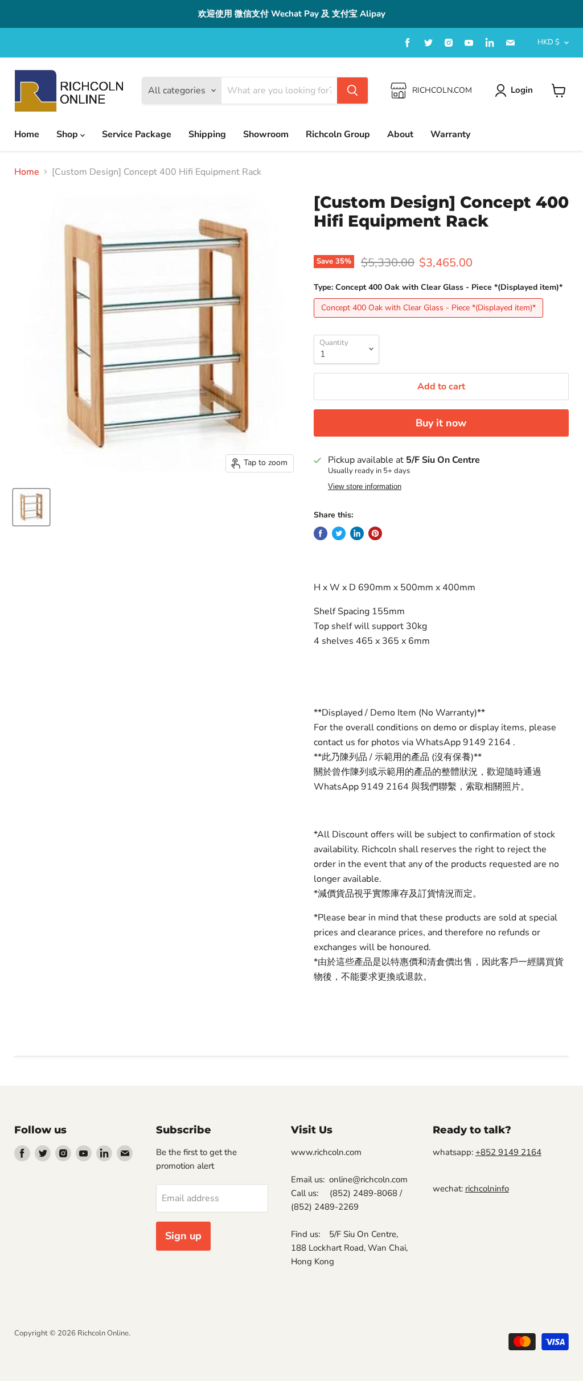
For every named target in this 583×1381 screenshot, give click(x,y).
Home (26, 134)
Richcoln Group (338, 134)
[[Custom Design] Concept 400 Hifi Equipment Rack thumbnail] (31, 507)
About (400, 134)
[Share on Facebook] (320, 533)
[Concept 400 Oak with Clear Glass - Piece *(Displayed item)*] (430, 320)
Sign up (183, 1236)
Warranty (450, 134)
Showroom (266, 134)
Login (522, 90)
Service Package (136, 134)
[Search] (352, 90)
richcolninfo (487, 1188)
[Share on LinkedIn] (357, 533)
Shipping (207, 134)
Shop (68, 134)
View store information (364, 487)
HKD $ (548, 42)
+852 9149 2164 (508, 1152)
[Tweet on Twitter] (339, 533)
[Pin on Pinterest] (375, 533)
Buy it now (441, 423)
